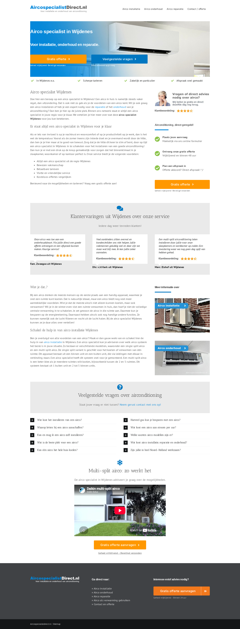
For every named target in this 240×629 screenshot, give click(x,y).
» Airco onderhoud (102, 592)
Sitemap (57, 624)
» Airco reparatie (101, 596)
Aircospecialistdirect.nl (40, 624)
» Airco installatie (102, 588)
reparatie (100, 107)
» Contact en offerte (103, 604)
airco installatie (53, 342)
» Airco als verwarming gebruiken (111, 600)
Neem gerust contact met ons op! (140, 404)
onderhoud (119, 107)
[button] (73, 420)
